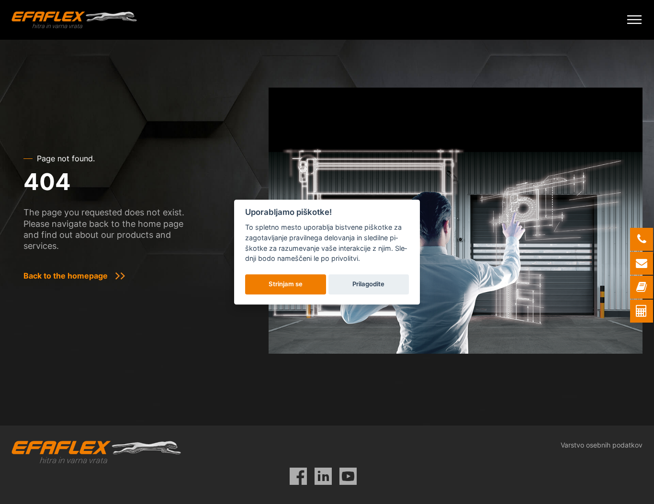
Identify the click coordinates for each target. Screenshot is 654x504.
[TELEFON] (641, 239)
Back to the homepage (65, 275)
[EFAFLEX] (74, 19)
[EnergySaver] (641, 311)
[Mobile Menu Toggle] (634, 20)
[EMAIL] (641, 263)
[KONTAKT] (641, 287)
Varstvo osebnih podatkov (602, 445)
